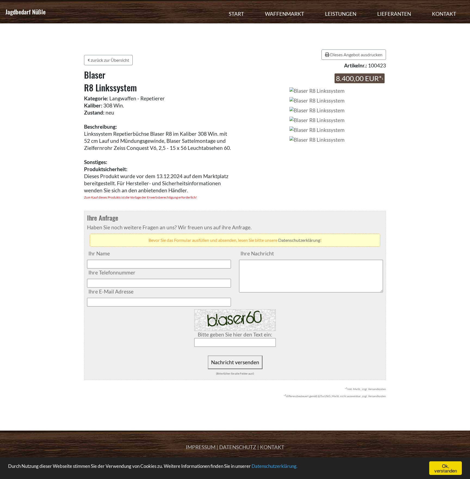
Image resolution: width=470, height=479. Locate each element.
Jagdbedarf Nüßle (25, 11)
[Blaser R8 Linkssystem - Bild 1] (317, 100)
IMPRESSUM (200, 447)
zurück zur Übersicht (109, 60)
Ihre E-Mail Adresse (111, 291)
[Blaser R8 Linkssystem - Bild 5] (317, 139)
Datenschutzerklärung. (275, 466)
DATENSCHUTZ (237, 447)
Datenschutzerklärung (299, 240)
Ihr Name (99, 253)
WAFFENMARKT (284, 14)
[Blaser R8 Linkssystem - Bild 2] (317, 110)
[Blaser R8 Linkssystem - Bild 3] (317, 119)
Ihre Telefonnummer (111, 272)
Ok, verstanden (445, 468)
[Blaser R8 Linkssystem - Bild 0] (316, 90)
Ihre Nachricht (257, 253)
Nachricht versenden (235, 362)
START (236, 14)
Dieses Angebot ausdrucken (355, 54)
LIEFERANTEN (394, 14)
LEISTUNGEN (340, 14)
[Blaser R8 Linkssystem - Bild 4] (317, 129)
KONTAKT (444, 14)
